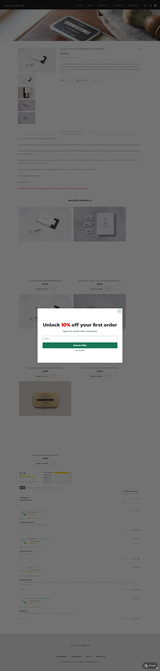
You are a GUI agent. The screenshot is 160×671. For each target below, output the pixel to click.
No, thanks (80, 350)
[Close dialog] (120, 311)
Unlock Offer (80, 345)
